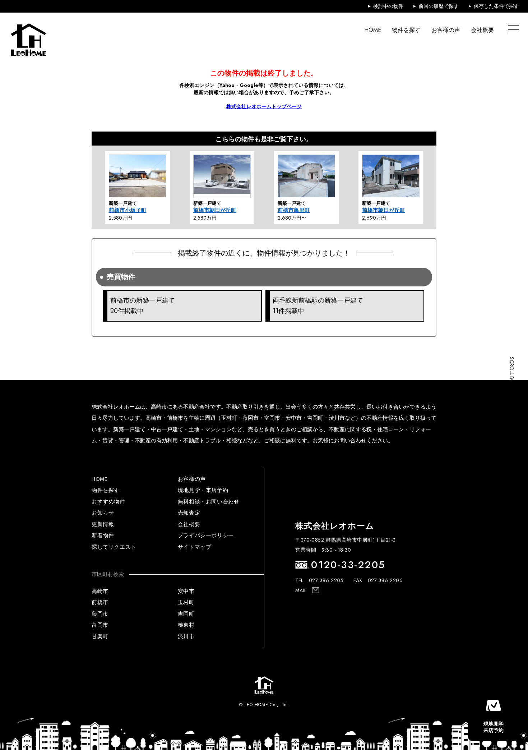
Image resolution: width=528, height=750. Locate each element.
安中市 (186, 591)
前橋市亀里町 (294, 210)
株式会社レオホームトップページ (264, 106)
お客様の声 (445, 30)
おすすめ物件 (108, 502)
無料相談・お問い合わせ (209, 502)
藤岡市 (100, 614)
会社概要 (482, 30)
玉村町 (186, 602)
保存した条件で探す (496, 6)
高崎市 (100, 591)
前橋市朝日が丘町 (214, 210)
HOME (372, 30)
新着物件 (103, 535)
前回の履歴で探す (438, 6)
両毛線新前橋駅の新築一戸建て (318, 306)
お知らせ (103, 513)
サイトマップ (195, 547)
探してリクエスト (114, 547)
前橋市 (100, 602)
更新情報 (103, 524)
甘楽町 (100, 636)
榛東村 (186, 625)
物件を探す (406, 30)
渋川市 (186, 636)
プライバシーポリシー (206, 535)
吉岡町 (186, 614)
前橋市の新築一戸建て (142, 306)
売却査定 (189, 513)
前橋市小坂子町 (128, 210)
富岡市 (100, 625)
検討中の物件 (388, 6)
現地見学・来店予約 (203, 490)
